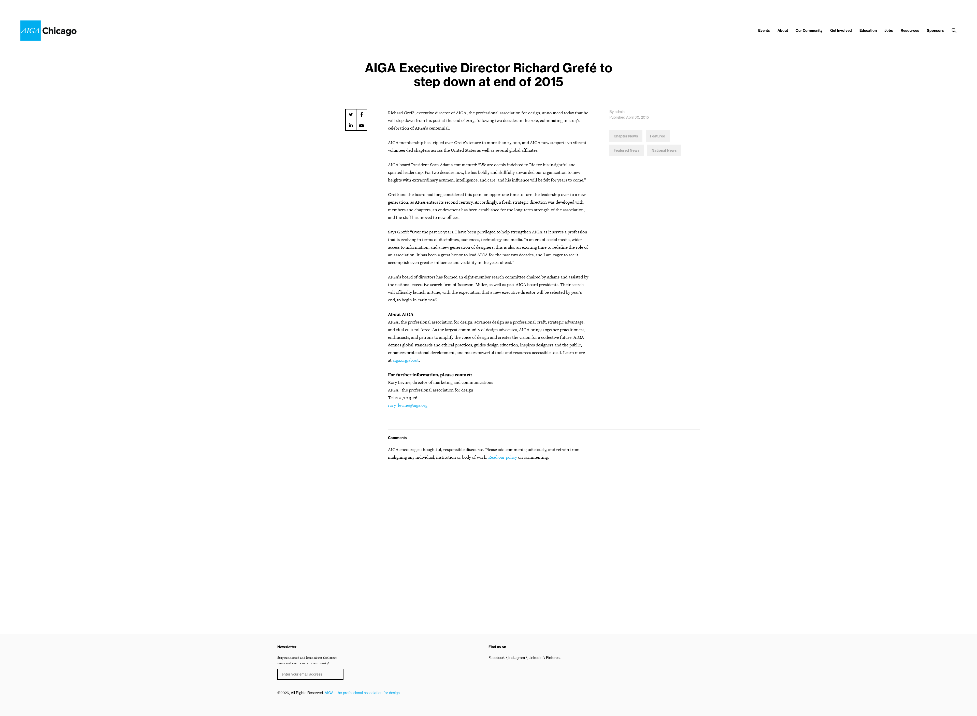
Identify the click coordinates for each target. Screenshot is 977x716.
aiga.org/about (406, 360)
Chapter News (626, 136)
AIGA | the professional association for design (362, 693)
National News (664, 150)
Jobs (888, 30)
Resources (910, 30)
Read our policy (502, 457)
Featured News (627, 150)
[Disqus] (488, 529)
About (783, 30)
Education (868, 30)
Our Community (809, 30)
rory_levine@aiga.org (407, 405)
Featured (657, 136)
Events (764, 30)
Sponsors (935, 30)
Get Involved (841, 30)
